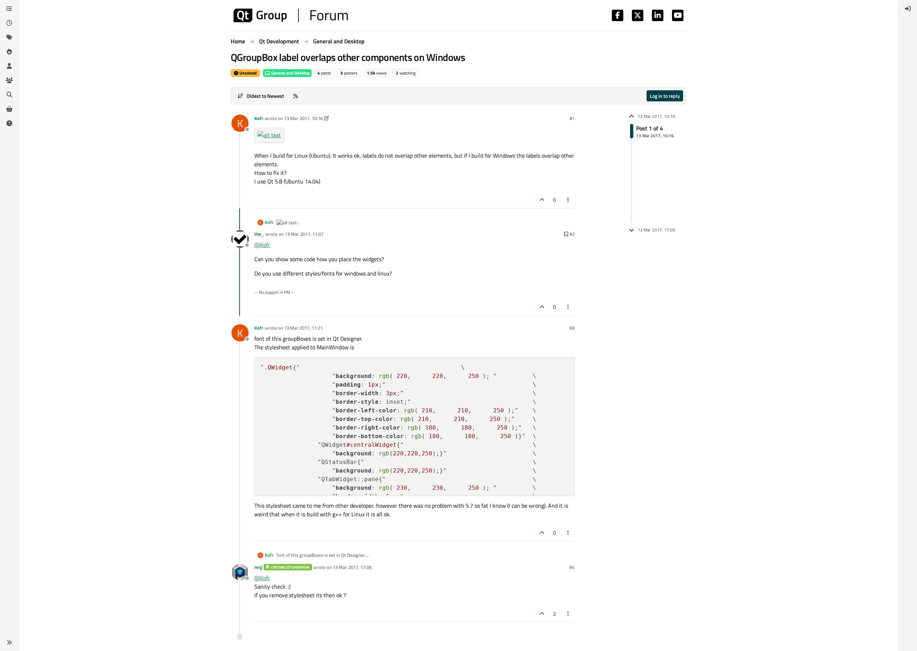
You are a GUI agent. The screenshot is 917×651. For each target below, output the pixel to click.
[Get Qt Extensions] (9, 109)
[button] (9, 642)
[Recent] (9, 23)
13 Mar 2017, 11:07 (304, 234)
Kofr (258, 118)
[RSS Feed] (295, 95)
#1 (572, 118)
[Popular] (9, 51)
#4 (572, 567)
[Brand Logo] (291, 15)
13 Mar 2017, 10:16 (303, 118)
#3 (572, 327)
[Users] (9, 66)
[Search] (9, 94)
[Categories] (9, 8)
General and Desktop (290, 73)
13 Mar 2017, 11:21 (303, 327)
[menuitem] (907, 8)
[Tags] (9, 37)
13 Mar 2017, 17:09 (352, 567)
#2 (572, 234)
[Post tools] (568, 199)
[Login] (907, 8)
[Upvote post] (542, 199)
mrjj (258, 567)
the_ (259, 234)
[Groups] (9, 80)
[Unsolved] (9, 123)
